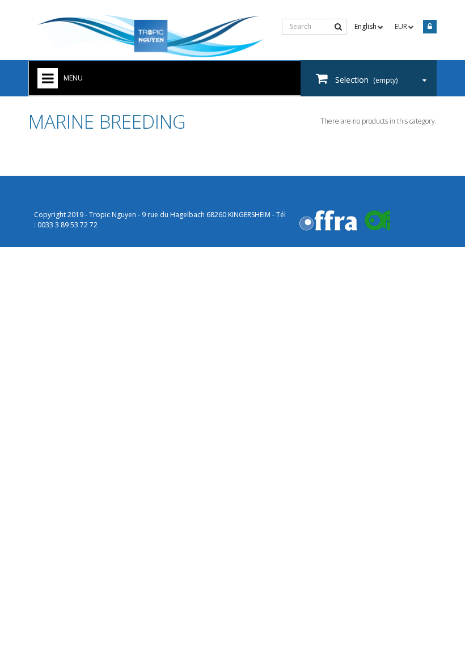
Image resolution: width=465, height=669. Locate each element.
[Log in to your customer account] (428, 27)
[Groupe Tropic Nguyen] (151, 36)
